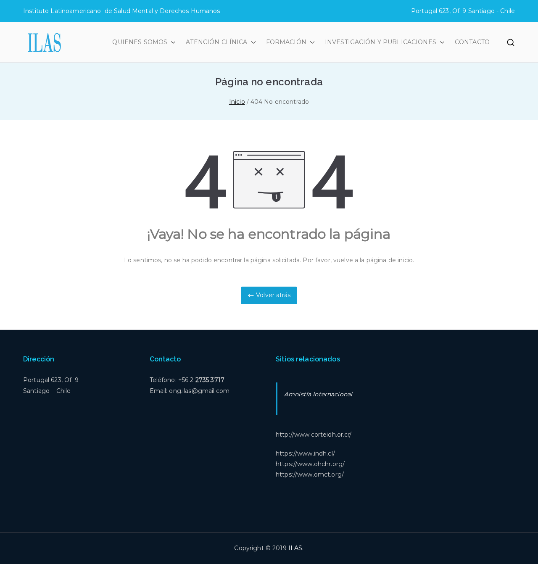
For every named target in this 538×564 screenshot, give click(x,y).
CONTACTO (472, 42)
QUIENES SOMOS (139, 42)
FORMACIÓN (286, 42)
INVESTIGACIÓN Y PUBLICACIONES (380, 42)
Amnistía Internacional (318, 394)
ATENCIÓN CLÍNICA (216, 42)
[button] (171, 42)
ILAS (295, 548)
